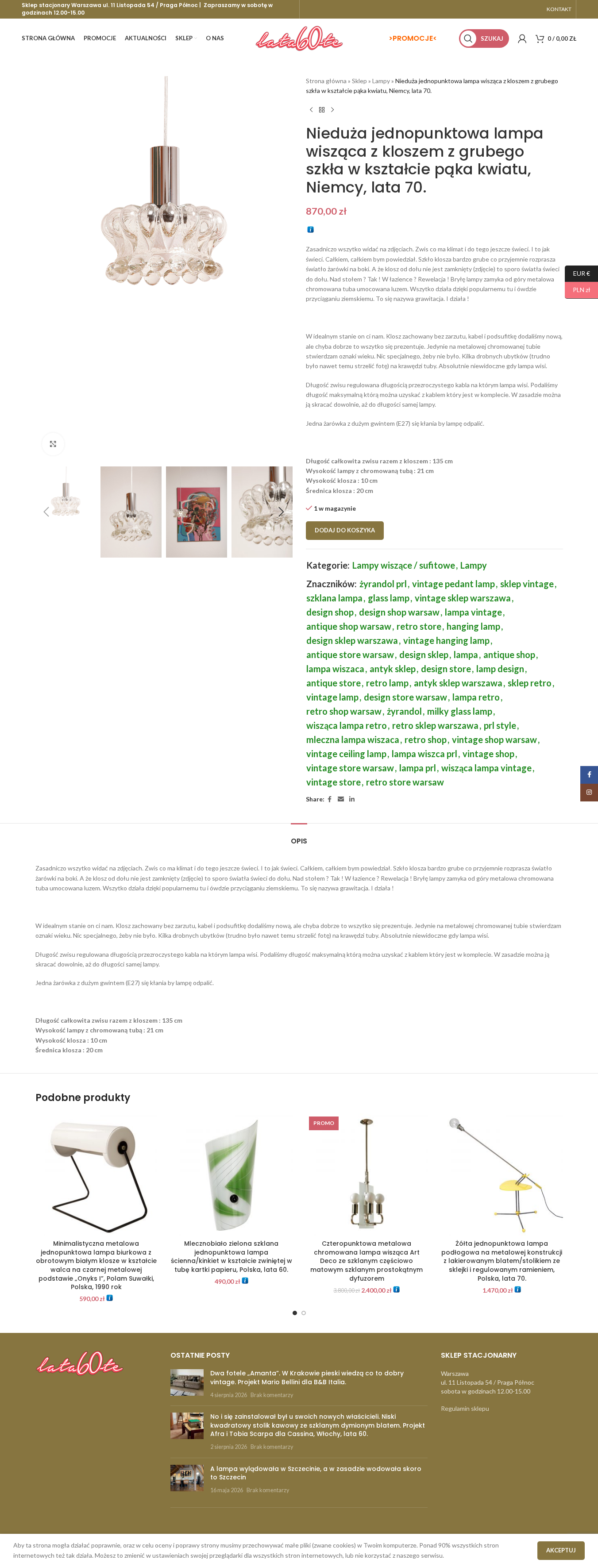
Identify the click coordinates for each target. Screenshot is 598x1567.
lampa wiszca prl (424, 753)
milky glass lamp (459, 711)
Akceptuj (561, 1550)
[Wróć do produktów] (321, 110)
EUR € (577, 273)
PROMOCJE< (415, 38)
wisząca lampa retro (346, 725)
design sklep (423, 654)
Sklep (359, 81)
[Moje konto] (522, 38)
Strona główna (326, 81)
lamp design (500, 668)
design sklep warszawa (352, 640)
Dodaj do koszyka (345, 530)
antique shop (509, 654)
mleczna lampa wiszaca (352, 739)
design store (446, 668)
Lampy (381, 81)
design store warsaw (405, 697)
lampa (466, 654)
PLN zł (577, 289)
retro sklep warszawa (435, 725)
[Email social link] (341, 799)
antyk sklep (393, 668)
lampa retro (476, 697)
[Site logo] (299, 38)
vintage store (333, 782)
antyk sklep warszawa (458, 683)
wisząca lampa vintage (486, 767)
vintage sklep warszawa (463, 598)
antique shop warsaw (348, 626)
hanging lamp (473, 626)
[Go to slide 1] (295, 1313)
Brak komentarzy (272, 1395)
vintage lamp (332, 697)
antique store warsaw (350, 654)
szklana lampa (334, 598)
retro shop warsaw (344, 711)
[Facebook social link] (329, 799)
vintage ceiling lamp (346, 753)
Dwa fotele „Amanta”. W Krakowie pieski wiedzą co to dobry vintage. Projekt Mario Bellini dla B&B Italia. (307, 1377)
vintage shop (488, 753)
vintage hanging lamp (446, 640)
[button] (46, 512)
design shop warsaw (399, 612)
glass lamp (388, 598)
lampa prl (417, 767)
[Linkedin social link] (352, 799)
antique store (333, 683)
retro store (419, 626)
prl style (500, 725)
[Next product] (332, 110)
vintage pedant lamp (453, 583)
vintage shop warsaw (494, 739)
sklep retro (530, 683)
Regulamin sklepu (465, 1408)
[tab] (299, 836)
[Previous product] (311, 110)
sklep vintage (527, 583)
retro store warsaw (405, 782)
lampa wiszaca (335, 668)
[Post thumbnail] (187, 1384)
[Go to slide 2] (303, 1313)
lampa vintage (473, 612)
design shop (330, 612)
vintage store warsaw (350, 767)
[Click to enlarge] (53, 444)
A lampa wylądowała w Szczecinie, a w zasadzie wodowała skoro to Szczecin (315, 1473)
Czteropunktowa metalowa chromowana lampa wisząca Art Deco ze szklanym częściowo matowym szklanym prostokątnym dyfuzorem (366, 1260)
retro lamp (387, 683)
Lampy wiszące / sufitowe (403, 565)
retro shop (426, 739)
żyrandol (404, 711)
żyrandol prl (383, 583)
